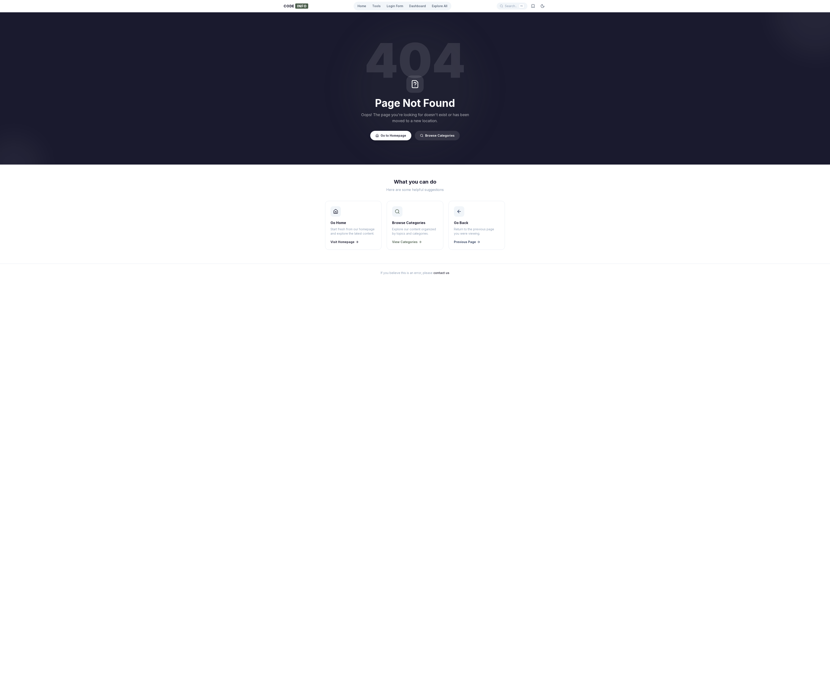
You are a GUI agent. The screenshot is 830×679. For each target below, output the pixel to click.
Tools (376, 6)
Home (362, 6)
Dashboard (417, 6)
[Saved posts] (533, 6)
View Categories (405, 242)
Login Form (395, 6)
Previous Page (465, 242)
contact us (441, 273)
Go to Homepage (393, 135)
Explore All (439, 6)
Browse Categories (440, 135)
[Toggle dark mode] (542, 6)
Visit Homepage (342, 242)
